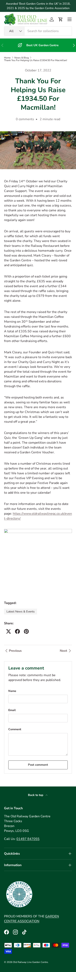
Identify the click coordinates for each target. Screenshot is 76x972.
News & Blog (21, 57)
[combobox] (38, 31)
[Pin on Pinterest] (26, 631)
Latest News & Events (20, 611)
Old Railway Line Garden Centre (30, 962)
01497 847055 (28, 839)
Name (12, 691)
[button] (60, 19)
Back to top (36, 795)
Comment (14, 729)
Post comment (38, 765)
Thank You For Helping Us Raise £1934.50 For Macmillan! (35, 60)
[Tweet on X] (8, 631)
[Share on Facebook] (17, 631)
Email (12, 710)
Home (7, 57)
